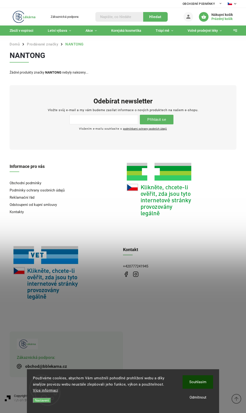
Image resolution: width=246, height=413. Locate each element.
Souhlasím (197, 382)
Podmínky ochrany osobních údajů (37, 190)
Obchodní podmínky (199, 4)
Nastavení (42, 400)
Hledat (155, 17)
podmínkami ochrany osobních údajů (145, 128)
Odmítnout (198, 397)
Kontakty (17, 212)
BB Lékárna (126, 274)
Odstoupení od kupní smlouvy (33, 205)
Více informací (45, 390)
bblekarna (136, 274)
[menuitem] (25, 30)
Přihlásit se (156, 119)
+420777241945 (135, 266)
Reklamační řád (22, 197)
